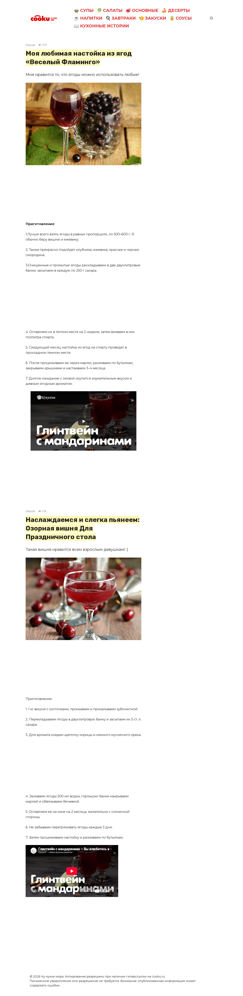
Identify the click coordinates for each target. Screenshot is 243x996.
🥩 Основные (142, 10)
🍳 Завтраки (120, 18)
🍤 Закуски (152, 18)
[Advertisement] (83, 193)
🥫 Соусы (180, 18)
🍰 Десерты (176, 10)
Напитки (30, 45)
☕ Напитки (88, 18)
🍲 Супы (84, 10)
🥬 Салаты (109, 10)
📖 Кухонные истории (101, 25)
